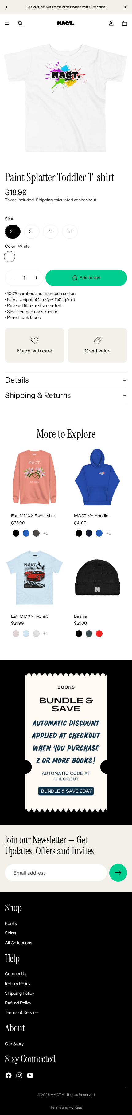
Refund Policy (18, 1003)
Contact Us (15, 974)
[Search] (20, 23)
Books (11, 923)
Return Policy (17, 983)
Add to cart (90, 277)
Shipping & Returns (38, 395)
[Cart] (124, 23)
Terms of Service (21, 1012)
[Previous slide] (7, 7)
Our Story (14, 1043)
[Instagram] (19, 1075)
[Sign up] (118, 873)
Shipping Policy (19, 993)
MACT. (56, 1094)
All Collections (18, 943)
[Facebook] (8, 1075)
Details (17, 379)
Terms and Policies (66, 1107)
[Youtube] (30, 1075)
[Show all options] (45, 533)
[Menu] (7, 23)
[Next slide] (125, 7)
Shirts (10, 933)
